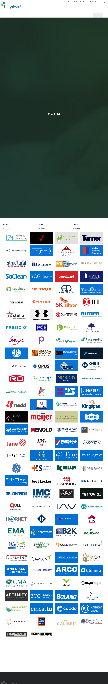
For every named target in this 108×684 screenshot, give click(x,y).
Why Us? (97, 15)
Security (50, 15)
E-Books (75, 2)
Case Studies (84, 2)
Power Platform (63, 15)
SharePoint (40, 15)
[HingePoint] (11, 5)
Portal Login (102, 2)
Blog (69, 2)
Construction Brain (27, 15)
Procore (75, 15)
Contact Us (93, 2)
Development (86, 15)
